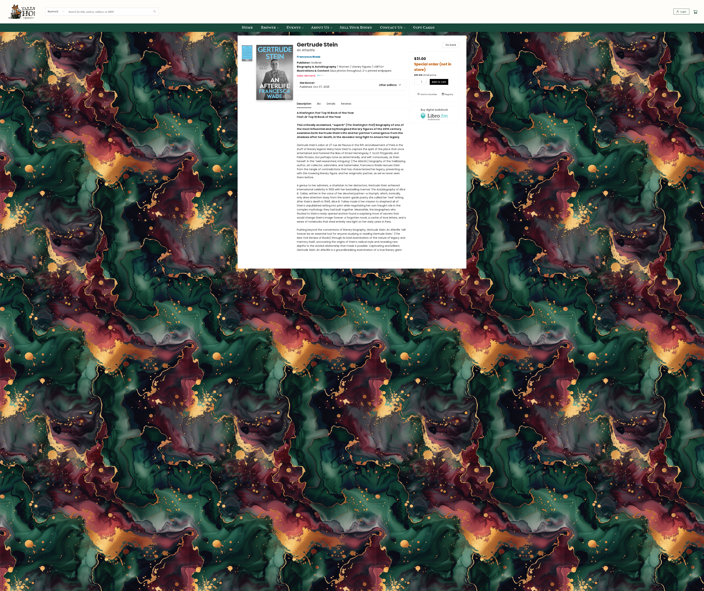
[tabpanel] (351, 186)
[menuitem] (247, 27)
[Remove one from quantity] (416, 82)
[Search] (154, 11)
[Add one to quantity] (426, 82)
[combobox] (56, 11)
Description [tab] (304, 104)
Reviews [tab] (346, 104)
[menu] (352, 27)
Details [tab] (331, 104)
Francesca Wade (308, 57)
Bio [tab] (319, 104)
